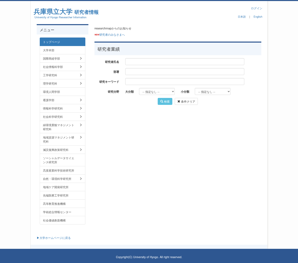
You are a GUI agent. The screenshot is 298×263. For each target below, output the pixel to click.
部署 (116, 72)
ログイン (256, 8)
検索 (166, 101)
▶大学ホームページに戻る (54, 238)
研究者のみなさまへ (112, 34)
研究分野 (113, 91)
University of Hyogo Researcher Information (60, 17)
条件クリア (187, 101)
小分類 (185, 91)
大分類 (129, 91)
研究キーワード (109, 81)
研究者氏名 (112, 62)
